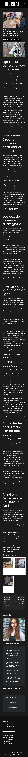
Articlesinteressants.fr (12, 700)
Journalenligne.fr (11, 705)
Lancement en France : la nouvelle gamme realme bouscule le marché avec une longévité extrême (13, 651)
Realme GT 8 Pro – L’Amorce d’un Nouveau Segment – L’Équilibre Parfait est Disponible (13, 679)
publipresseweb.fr (8, 741)
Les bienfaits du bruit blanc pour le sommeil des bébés (13, 657)
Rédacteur (6, 39)
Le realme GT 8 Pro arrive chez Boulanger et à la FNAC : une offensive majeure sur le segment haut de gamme (13, 663)
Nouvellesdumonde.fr (12, 697)
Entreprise (6, 29)
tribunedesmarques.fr (9, 731)
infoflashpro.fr (7, 729)
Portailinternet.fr (11, 702)
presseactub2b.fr (7, 743)
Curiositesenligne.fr (11, 707)
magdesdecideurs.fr (8, 735)
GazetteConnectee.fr (9, 725)
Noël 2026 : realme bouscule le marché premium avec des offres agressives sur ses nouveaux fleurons (13, 672)
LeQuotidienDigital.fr (8, 727)
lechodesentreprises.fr (9, 733)
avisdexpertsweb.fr (8, 737)
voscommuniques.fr (8, 739)
